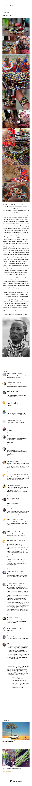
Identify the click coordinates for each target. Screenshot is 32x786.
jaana (8, 531)
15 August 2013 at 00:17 (15, 485)
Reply (8, 379)
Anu (8, 485)
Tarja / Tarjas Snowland (13, 391)
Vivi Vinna (9, 583)
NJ (8, 643)
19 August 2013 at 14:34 (19, 664)
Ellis (8, 461)
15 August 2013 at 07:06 (13, 499)
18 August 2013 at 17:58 (15, 628)
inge (8, 617)
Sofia (8, 628)
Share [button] (3, 365)
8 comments (9, 771)
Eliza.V (9, 411)
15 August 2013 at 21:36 (15, 617)
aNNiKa (9, 373)
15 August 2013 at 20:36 (18, 583)
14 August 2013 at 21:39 (15, 420)
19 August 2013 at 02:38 (14, 643)
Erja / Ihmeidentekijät (13, 498)
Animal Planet (8, 741)
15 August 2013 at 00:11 (22, 474)
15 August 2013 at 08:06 (17, 519)
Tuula (8, 636)
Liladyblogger (11, 571)
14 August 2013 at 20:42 (17, 373)
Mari (8, 448)
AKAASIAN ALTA (7, 5)
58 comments (9, 743)
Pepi (8, 420)
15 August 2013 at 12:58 (19, 559)
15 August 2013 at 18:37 (20, 571)
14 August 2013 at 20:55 (13, 384)
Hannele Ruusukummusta (14, 382)
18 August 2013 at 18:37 (16, 636)
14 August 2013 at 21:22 (16, 411)
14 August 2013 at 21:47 (15, 447)
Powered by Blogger (17, 781)
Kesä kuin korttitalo (11, 769)
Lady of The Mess (12, 474)
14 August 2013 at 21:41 (22, 428)
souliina (9, 519)
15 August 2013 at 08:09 (16, 531)
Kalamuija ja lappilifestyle (13, 402)
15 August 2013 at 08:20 (19, 540)
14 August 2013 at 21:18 (13, 403)
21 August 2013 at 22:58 (17, 678)
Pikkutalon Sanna (12, 428)
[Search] (29, 2)
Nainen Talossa (11, 509)
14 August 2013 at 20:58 (13, 393)
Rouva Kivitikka (11, 436)
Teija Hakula (10, 540)
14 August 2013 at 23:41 (15, 461)
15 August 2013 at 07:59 (21, 508)
